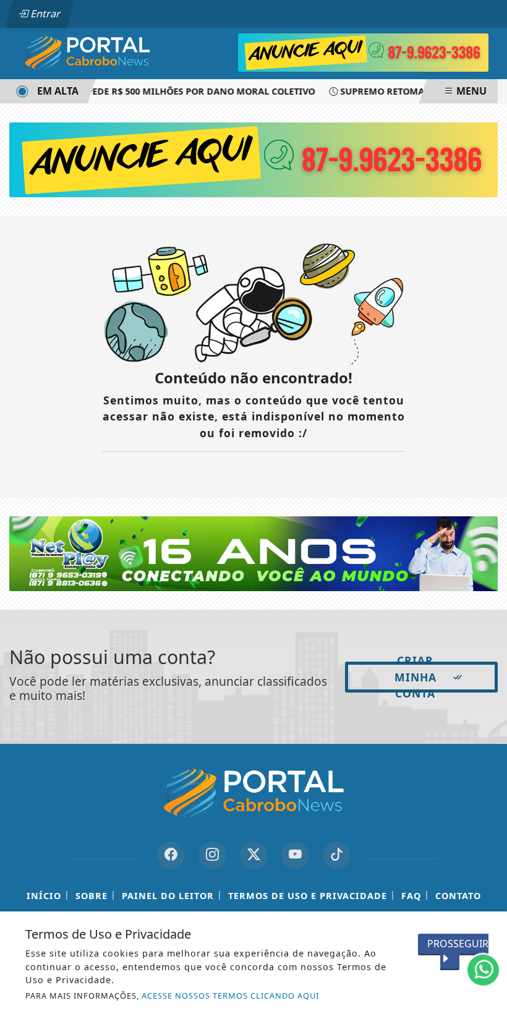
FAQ (411, 896)
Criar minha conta (415, 677)
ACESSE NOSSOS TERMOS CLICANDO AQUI (230, 995)
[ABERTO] (363, 51)
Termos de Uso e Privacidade (307, 896)
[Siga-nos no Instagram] (212, 855)
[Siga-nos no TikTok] (337, 855)
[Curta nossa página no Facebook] (171, 855)
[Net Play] (253, 553)
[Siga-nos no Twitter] (254, 855)
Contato (458, 896)
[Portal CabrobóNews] (87, 52)
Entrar (44, 13)
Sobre (91, 896)
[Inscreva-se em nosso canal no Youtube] (295, 855)
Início (44, 896)
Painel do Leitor (168, 896)
